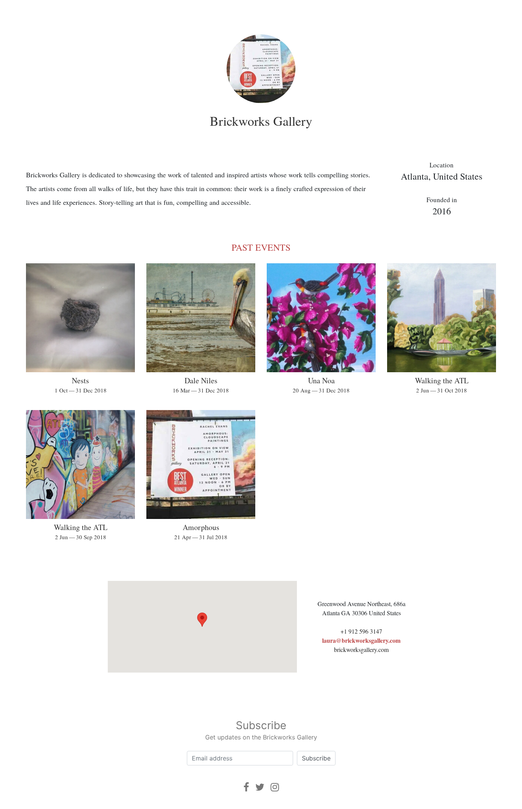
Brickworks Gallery (261, 121)
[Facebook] (246, 787)
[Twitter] (259, 787)
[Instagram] (274, 787)
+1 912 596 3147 (361, 631)
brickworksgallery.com (361, 649)
